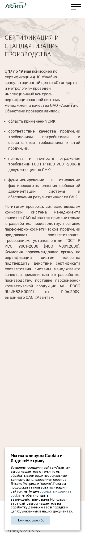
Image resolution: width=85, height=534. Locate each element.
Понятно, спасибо (30, 520)
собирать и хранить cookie (41, 494)
